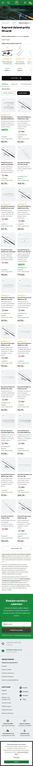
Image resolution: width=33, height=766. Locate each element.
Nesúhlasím (16, 757)
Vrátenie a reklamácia (8, 673)
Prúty (13, 23)
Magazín (4, 690)
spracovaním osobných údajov (23, 635)
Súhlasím (16, 761)
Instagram (24, 691)
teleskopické (14, 580)
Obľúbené (5, 84)
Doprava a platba (6, 669)
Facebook (24, 695)
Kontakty (4, 666)
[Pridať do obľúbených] (3, 100)
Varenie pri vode (6, 703)
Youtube (24, 687)
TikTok (24, 699)
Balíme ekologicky (8, 676)
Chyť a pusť (5, 23)
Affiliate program (6, 706)
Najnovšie (14, 84)
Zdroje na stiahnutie (7, 713)
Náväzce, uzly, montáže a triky (6, 698)
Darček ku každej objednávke (10, 680)
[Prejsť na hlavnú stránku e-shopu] (17, 2)
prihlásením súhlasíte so (16, 635)
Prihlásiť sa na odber (16, 630)
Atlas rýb (4, 694)
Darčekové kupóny (7, 710)
